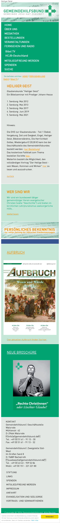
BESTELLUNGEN (14, 37)
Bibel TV (10, 51)
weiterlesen (13, 214)
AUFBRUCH (16, 252)
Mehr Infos (34, 520)
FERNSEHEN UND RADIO (19, 46)
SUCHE (9, 69)
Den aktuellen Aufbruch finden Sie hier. (27, 339)
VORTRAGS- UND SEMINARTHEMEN (24, 500)
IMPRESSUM (12, 488)
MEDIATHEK (12, 33)
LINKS (9, 476)
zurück (10, 176)
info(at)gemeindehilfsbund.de (23, 436)
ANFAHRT (11, 492)
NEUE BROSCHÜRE (21, 352)
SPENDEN (10, 64)
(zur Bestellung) (32, 149)
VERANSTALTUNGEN (17, 41)
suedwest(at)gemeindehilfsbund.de (26, 460)
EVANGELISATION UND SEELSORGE (24, 496)
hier (45, 166)
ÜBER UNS (11, 29)
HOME (8, 24)
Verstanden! (50, 516)
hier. (28, 155)
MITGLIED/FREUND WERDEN (22, 60)
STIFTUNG (11, 472)
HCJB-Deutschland (16, 55)
